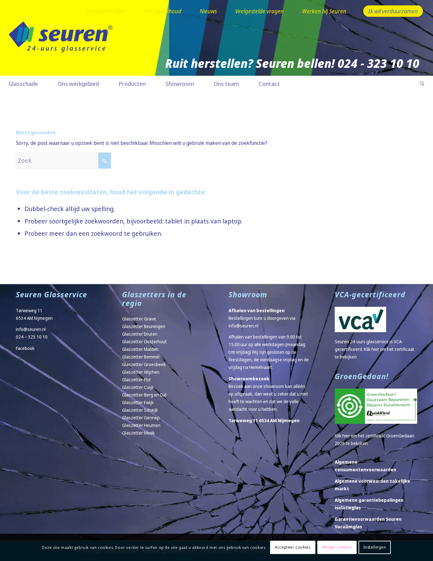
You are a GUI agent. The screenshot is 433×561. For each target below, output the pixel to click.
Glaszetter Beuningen (143, 326)
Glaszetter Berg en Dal (144, 395)
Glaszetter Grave (139, 319)
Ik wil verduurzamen (393, 11)
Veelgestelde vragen (259, 11)
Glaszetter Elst (136, 380)
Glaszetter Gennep (141, 418)
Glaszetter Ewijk (138, 402)
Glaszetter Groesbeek (144, 364)
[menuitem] (105, 12)
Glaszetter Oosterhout (144, 342)
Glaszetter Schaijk (140, 410)
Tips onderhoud (162, 11)
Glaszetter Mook (138, 433)
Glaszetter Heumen (141, 425)
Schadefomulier (106, 11)
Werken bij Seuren (324, 11)
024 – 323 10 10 (32, 337)
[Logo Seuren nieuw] (64, 46)
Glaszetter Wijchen (140, 372)
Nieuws (208, 11)
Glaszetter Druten (140, 334)
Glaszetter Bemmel (140, 357)
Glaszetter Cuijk (138, 387)
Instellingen (374, 547)
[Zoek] (417, 84)
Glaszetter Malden (140, 349)
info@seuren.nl (31, 329)
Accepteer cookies (292, 547)
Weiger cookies (337, 547)
